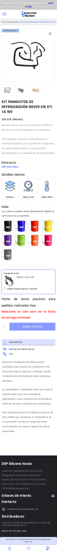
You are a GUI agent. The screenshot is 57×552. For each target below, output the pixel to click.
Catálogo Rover (12, 22)
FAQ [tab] (11, 354)
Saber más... (28, 542)
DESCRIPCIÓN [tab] (15, 342)
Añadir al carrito (32, 326)
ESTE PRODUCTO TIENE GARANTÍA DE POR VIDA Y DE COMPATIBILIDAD (28, 539)
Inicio (4, 22)
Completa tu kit (11, 273)
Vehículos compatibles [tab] (21, 349)
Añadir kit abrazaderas (22, 289)
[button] (50, 34)
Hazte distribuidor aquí (14, 531)
